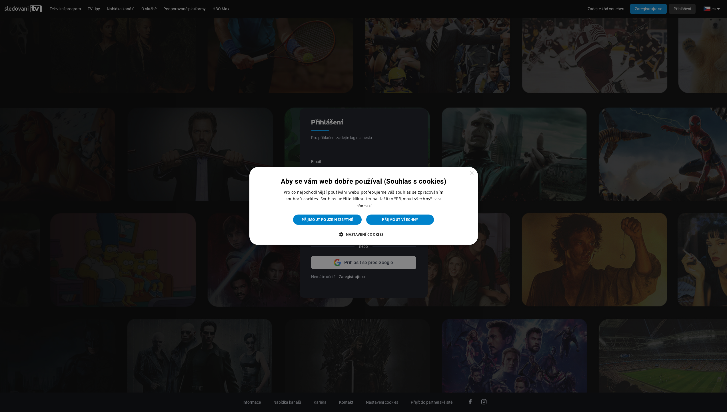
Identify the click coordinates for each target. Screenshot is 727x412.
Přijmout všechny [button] (400, 219)
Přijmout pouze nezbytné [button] (327, 219)
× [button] (471, 173)
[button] (363, 234)
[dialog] (363, 206)
